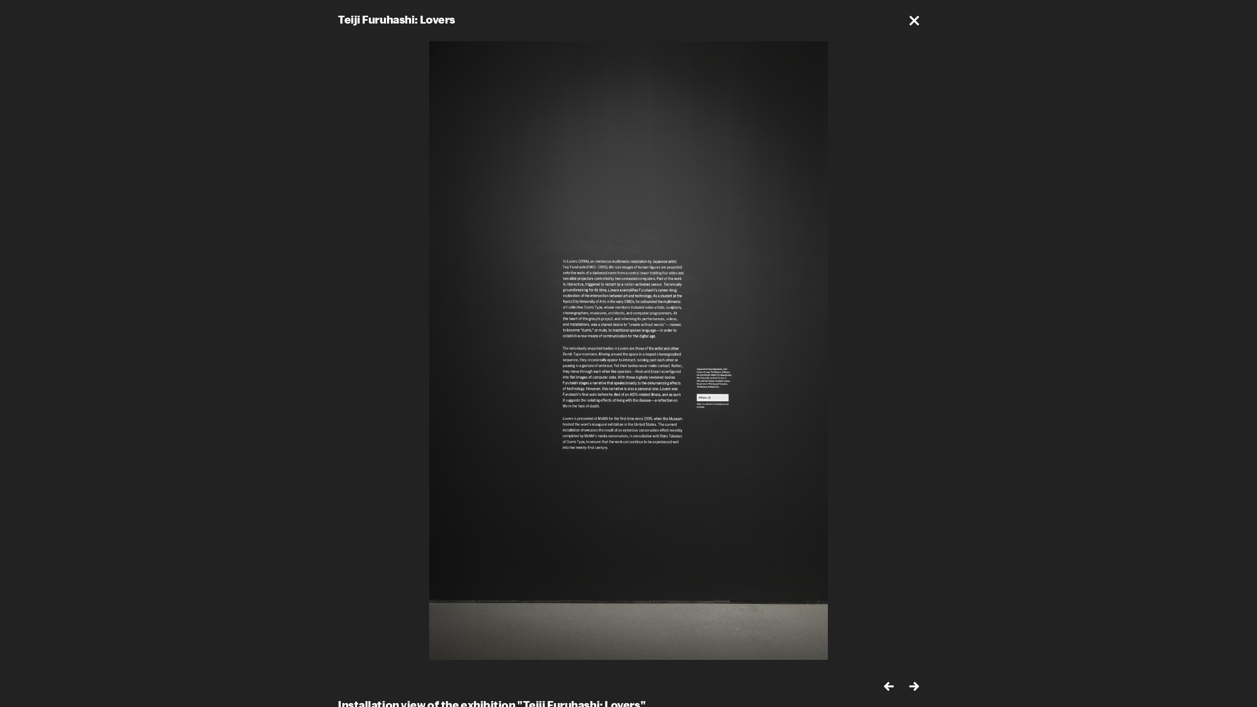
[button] (914, 20)
